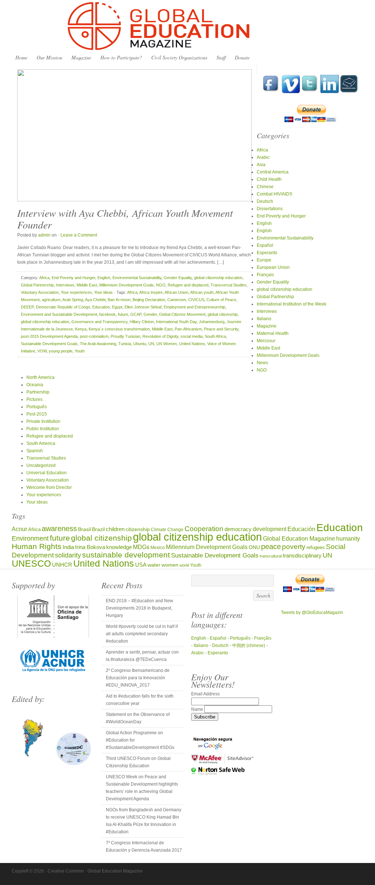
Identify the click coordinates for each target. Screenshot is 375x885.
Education (101, 307)
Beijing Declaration (149, 299)
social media (192, 336)
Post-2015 (36, 414)
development (269, 529)
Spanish (34, 450)
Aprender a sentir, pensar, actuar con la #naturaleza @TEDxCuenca (142, 656)
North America (40, 377)
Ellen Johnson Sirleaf (143, 307)
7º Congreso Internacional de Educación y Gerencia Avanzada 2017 (144, 846)
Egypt (117, 307)
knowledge (119, 547)
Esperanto (267, 252)
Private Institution (43, 421)
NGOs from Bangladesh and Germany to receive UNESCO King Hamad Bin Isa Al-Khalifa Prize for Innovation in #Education (143, 820)
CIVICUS (196, 299)
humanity (348, 538)
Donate (242, 57)
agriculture (51, 299)
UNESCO (31, 563)
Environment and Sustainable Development (59, 314)
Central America (273, 172)
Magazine (81, 57)
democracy (238, 529)
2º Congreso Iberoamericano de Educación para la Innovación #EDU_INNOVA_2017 (138, 678)
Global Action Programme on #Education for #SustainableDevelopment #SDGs (140, 740)
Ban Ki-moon (119, 299)
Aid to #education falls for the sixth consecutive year (140, 700)
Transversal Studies (228, 285)
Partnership (37, 392)
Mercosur (266, 340)
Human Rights (37, 546)
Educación (301, 529)
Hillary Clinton (142, 321)
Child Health (269, 179)
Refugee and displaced (188, 285)
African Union (176, 292)
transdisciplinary (302, 555)
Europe (264, 260)
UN (151, 343)
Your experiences (76, 292)
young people (61, 351)
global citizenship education (218, 277)
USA (140, 565)
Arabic (263, 157)
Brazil (98, 529)
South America (40, 443)
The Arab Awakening (98, 343)
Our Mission (49, 57)
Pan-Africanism (188, 329)
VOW (42, 351)
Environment (30, 538)
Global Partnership (37, 285)
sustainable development (126, 555)
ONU (254, 547)
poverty (293, 547)
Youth (80, 351)
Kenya (80, 329)
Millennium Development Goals (126, 285)
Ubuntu (139, 343)
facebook (107, 314)
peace (271, 546)
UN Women (166, 343)
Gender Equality (178, 277)
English (103, 277)
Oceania (34, 384)
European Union (273, 267)
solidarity (68, 555)
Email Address (205, 693)
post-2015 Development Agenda (49, 336)
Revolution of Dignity (160, 336)
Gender (150, 314)
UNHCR (62, 565)
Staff (221, 57)
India (68, 547)
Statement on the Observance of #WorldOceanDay (138, 718)
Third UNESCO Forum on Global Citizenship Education (138, 762)
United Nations (192, 343)
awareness (59, 528)
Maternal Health (273, 333)
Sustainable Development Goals (49, 343)
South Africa (215, 336)
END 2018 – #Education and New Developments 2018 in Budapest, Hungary (139, 608)
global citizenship (223, 314)
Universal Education (46, 472)
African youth (202, 292)
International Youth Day (176, 321)
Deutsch (265, 201)
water (154, 565)
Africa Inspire (151, 292)
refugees (316, 547)
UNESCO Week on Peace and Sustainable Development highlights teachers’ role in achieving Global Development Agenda (142, 787)
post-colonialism (94, 336)
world (184, 565)
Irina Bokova (90, 547)
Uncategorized (41, 465)
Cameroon (176, 299)
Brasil (84, 529)
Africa (44, 277)
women (169, 565)
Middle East (87, 285)
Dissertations (270, 208)
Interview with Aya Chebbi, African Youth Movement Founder (125, 218)
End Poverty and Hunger (73, 277)
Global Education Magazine (187, 26)
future (123, 314)
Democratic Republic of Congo (63, 307)
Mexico (158, 547)
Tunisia (124, 343)
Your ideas (103, 292)
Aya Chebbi (95, 299)
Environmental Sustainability (136, 277)
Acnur (19, 529)
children (115, 529)
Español (265, 245)
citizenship (138, 529)
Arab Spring (72, 299)
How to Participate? (121, 57)
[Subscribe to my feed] (349, 91)
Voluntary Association (40, 292)
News (262, 362)
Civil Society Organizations (179, 57)
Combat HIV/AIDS (274, 194)
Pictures (34, 399)
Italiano (264, 318)
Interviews (65, 285)
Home (21, 57)
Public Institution (42, 428)
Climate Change (167, 529)
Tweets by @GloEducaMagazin (312, 612)
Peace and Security (221, 329)
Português (36, 406)
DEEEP (27, 307)
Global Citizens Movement (182, 314)
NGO (161, 285)
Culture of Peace (221, 299)
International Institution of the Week (291, 304)
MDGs (141, 547)
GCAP (135, 314)
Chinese (265, 186)
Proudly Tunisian (125, 336)
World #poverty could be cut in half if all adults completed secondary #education (142, 634)
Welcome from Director (49, 487)
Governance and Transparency (99, 321)
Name (197, 709)
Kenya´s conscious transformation (119, 329)
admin (44, 235)
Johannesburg (211, 321)
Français (265, 274)
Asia (261, 164)
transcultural (271, 556)
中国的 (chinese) (248, 645)
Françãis (262, 638)
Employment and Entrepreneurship (194, 307)
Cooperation (204, 529)
